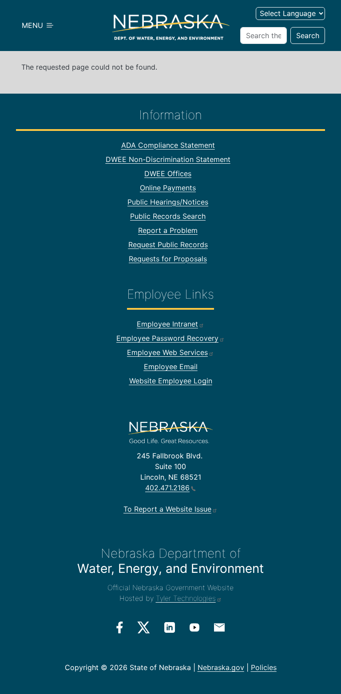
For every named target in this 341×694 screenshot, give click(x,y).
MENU (33, 25)
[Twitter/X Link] (143, 627)
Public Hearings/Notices (167, 201)
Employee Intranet (167, 323)
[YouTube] (194, 627)
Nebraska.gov (221, 667)
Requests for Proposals (168, 258)
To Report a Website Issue (167, 509)
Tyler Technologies (186, 598)
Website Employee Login (170, 380)
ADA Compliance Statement (168, 145)
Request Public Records (168, 244)
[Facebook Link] (119, 627)
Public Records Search (168, 216)
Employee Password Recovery (167, 338)
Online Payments (168, 187)
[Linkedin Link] (169, 627)
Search (307, 35)
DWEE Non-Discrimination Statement (168, 159)
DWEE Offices (167, 173)
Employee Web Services (167, 352)
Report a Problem (168, 230)
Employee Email (171, 366)
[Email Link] (219, 626)
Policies (264, 667)
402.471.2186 (167, 487)
